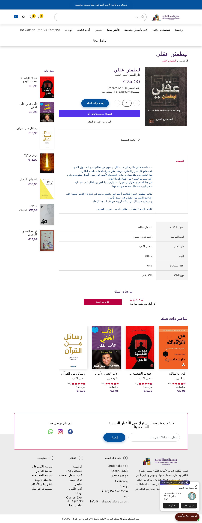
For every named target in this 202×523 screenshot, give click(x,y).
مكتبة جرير (113, 378)
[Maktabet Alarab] (169, 16)
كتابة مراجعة (102, 301)
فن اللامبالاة (177, 373)
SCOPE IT (67, 518)
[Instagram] (60, 431)
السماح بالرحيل (28, 179)
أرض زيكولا (30, 155)
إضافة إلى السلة (95, 103)
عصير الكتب (145, 378)
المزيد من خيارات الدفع (99, 121)
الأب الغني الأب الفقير (107, 373)
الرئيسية (183, 60)
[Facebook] (70, 431)
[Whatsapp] (50, 431)
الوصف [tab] (180, 160)
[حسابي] (23, 17)
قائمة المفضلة (128, 139)
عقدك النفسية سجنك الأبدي (140, 373)
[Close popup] (197, 485)
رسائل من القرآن (73, 373)
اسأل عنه (171, 505)
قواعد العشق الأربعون (29, 233)
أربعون (33, 205)
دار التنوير (180, 378)
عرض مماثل (189, 505)
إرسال (114, 437)
